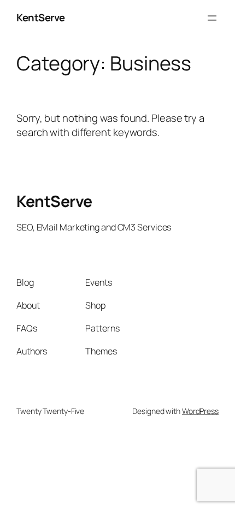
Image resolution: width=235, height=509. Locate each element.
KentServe (40, 17)
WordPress (200, 411)
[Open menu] (212, 18)
